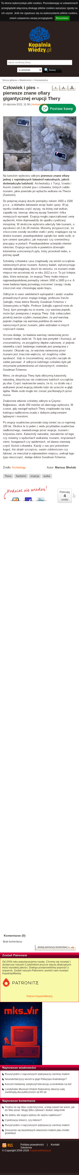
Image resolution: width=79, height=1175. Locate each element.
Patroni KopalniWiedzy (40, 996)
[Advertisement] (39, 675)
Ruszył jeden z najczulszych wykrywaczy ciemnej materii (37, 1074)
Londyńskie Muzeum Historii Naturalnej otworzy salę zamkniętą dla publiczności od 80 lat (35, 1091)
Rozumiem (62, 18)
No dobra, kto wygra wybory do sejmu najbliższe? (33, 1115)
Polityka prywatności (32, 1144)
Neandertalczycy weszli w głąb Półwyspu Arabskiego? (36, 1079)
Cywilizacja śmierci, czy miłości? (23, 1120)
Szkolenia (26, 1147)
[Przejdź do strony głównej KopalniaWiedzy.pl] (39, 40)
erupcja (35, 475)
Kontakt (55, 1144)
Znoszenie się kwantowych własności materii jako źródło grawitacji (37, 1132)
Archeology (19, 467)
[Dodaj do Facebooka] (28, 498)
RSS (10, 1145)
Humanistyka (39, 104)
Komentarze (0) (14, 935)
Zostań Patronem (14, 955)
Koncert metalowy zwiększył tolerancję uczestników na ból (38, 1084)
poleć (74, 495)
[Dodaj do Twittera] (41, 498)
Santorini (21, 475)
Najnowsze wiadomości (19, 1067)
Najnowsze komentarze (18, 1100)
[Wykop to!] (15, 498)
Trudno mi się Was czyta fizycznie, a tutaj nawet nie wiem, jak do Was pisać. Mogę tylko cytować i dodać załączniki (40, 1109)
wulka (46, 475)
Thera (8, 475)
